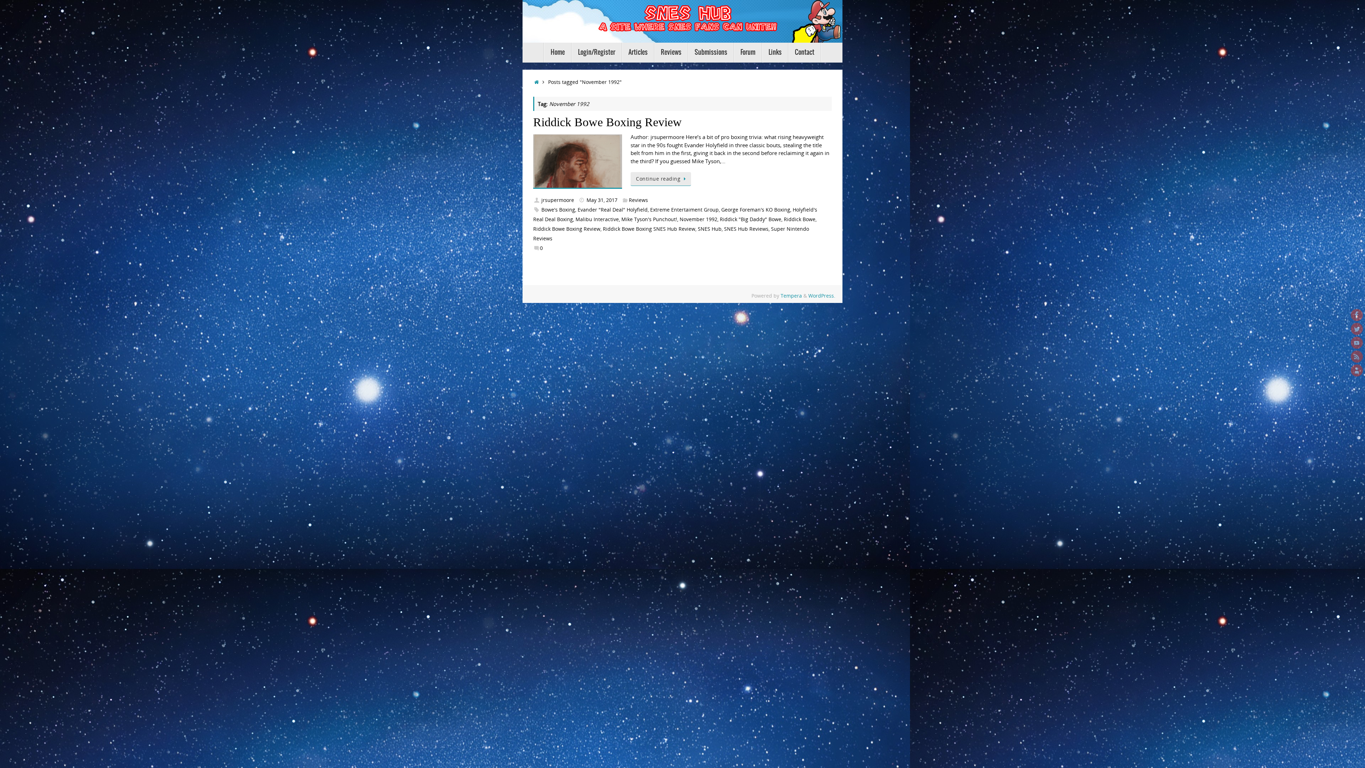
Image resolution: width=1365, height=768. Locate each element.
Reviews (638, 200)
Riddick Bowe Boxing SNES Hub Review (649, 229)
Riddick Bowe (799, 219)
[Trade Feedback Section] (1357, 370)
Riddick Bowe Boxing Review (607, 122)
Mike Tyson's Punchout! (649, 219)
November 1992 (698, 219)
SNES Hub (710, 229)
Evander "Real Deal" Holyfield (613, 210)
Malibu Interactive (597, 219)
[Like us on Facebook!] (1357, 315)
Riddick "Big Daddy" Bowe (750, 219)
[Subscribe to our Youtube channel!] (1357, 343)
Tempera (791, 296)
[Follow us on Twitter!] (1357, 329)
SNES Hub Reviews (746, 229)
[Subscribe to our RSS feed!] (1357, 357)
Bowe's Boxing (558, 210)
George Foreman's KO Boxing (755, 210)
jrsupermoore (557, 200)
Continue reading (658, 179)
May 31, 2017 (602, 200)
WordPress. (821, 296)
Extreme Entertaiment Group (684, 210)
